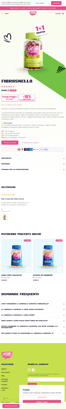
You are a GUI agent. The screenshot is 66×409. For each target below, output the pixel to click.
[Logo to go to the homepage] (33, 13)
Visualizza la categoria (31, 142)
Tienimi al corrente (11, 406)
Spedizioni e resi (3, 389)
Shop (7, 13)
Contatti (3, 384)
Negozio (3, 369)
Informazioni (3, 372)
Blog (2, 376)
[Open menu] (2, 13)
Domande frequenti (3, 380)
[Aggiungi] (28, 270)
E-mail (31, 379)
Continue (56, 3)
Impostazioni (42, 397)
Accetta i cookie (41, 402)
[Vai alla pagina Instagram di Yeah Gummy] (29, 370)
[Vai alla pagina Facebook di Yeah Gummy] (33, 370)
